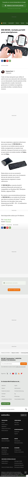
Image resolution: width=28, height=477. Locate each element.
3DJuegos (16, 422)
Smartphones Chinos (7, 399)
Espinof (16, 433)
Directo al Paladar (6, 440)
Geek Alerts (7, 219)
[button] (10, 71)
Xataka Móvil (4, 424)
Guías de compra (6, 391)
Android (3, 393)
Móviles (4, 23)
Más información (22, 475)
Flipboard (7, 61)
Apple (15, 385)
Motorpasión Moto (18, 442)
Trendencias (4, 450)
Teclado (16, 224)
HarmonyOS (11, 23)
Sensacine (16, 431)
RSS (19, 373)
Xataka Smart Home (6, 428)
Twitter (5, 61)
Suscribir (23, 363)
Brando (8, 221)
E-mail (10, 61)
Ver (14, 289)
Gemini (22, 23)
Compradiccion (5, 454)
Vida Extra (16, 424)
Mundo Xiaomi (5, 430)
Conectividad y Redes (19, 399)
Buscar (26, 409)
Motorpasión (17, 440)
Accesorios (9, 224)
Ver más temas (5, 403)
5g (15, 393)
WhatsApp (17, 396)
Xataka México (5, 461)
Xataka (3, 422)
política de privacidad (20, 366)
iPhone (3, 396)
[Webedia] (5, 416)
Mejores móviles (15, 352)
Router (17, 23)
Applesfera (4, 426)
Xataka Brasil (4, 463)
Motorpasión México (19, 467)
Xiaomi (3, 388)
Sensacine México (18, 463)
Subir (22, 415)
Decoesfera (4, 452)
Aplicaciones (17, 388)
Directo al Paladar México (7, 467)
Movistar (4, 385)
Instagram (16, 373)
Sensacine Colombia (19, 465)
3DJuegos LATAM (18, 461)
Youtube (13, 373)
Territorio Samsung (19, 391)
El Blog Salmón (17, 450)
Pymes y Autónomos (19, 452)
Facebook (2, 61)
